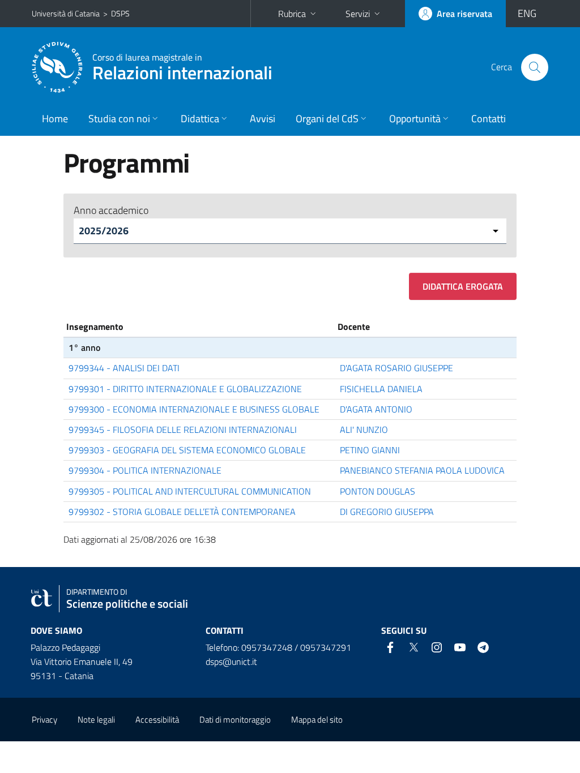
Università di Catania (66, 13)
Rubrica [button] (292, 13)
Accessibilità (157, 719)
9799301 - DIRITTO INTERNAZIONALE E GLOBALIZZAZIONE (185, 389)
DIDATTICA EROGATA (463, 286)
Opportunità (415, 118)
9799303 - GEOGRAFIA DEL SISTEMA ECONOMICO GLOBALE (187, 450)
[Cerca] (534, 67)
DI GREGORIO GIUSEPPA (387, 511)
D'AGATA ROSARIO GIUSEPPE (396, 368)
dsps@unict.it (231, 661)
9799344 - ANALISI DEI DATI (124, 368)
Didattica (200, 118)
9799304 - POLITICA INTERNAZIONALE (145, 470)
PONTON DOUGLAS (377, 491)
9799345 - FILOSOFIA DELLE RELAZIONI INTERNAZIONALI (183, 429)
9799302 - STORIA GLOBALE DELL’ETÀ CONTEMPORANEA (182, 511)
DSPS (120, 13)
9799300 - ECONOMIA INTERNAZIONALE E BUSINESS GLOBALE (194, 409)
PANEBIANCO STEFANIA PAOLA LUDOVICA (422, 470)
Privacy (44, 719)
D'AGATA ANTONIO (376, 409)
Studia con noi (119, 118)
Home (55, 118)
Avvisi (262, 118)
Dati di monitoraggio (235, 719)
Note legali (96, 719)
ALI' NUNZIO (364, 429)
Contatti (488, 118)
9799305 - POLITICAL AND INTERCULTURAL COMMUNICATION (190, 491)
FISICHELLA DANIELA (381, 389)
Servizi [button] (358, 13)
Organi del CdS (327, 118)
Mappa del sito (317, 719)
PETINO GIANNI (370, 450)
